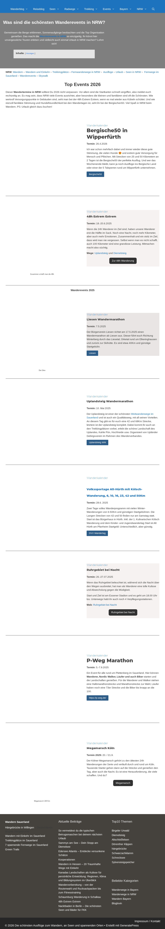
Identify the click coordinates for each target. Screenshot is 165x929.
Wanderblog (17, 9)
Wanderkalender (97, 125)
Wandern (18, 72)
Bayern (124, 9)
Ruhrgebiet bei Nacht (105, 604)
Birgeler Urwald (120, 830)
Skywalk (43, 75)
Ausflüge (108, 72)
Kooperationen (66, 859)
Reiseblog (38, 9)
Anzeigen (30, 53)
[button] (123, 261)
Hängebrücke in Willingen (19, 827)
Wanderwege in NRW (124, 894)
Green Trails (12, 849)
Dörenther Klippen (122, 844)
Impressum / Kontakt (147, 921)
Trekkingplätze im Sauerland (21, 840)
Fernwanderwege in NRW (85, 72)
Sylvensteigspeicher (123, 862)
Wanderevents (28, 75)
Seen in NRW (133, 72)
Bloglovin (117, 903)
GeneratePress (129, 925)
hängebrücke (119, 848)
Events (107, 9)
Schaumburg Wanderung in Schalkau (79, 897)
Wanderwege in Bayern (125, 889)
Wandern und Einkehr (38, 72)
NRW (140, 9)
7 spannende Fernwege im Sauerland (26, 844)
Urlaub (119, 72)
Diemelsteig (119, 253)
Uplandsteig (101, 253)
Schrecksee (118, 857)
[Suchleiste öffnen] (153, 9)
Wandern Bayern (121, 898)
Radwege (69, 9)
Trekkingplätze (60, 72)
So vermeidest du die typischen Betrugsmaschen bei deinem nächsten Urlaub (80, 834)
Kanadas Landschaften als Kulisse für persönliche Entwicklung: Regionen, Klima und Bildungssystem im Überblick (82, 876)
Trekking (89, 9)
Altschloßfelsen (120, 839)
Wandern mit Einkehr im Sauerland (25, 835)
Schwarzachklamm (122, 853)
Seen (52, 9)
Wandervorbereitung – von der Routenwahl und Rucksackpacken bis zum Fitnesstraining (79, 888)
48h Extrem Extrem (69, 901)
